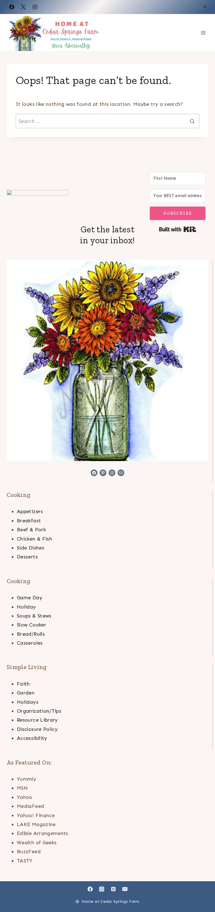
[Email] (125, 889)
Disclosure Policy (37, 729)
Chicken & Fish (34, 539)
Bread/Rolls (31, 634)
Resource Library (37, 720)
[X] (23, 7)
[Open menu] (203, 32)
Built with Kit (177, 229)
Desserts (27, 557)
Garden (25, 693)
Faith (23, 684)
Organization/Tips (39, 711)
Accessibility (32, 738)
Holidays (27, 702)
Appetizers (30, 511)
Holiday (26, 607)
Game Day (29, 598)
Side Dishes (30, 548)
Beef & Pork (31, 530)
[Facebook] (12, 7)
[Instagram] (35, 7)
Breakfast (29, 521)
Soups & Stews (34, 616)
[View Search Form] (205, 7)
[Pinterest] (113, 889)
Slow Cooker (31, 625)
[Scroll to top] (202, 890)
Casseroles (30, 643)
